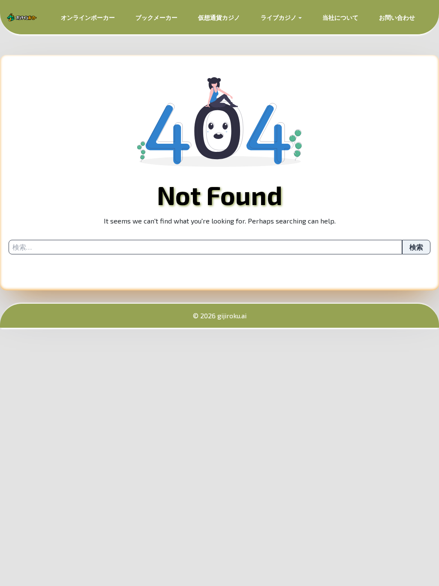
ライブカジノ (279, 17)
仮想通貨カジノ (219, 17)
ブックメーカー (156, 17)
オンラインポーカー (88, 17)
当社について (340, 17)
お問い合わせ (397, 17)
